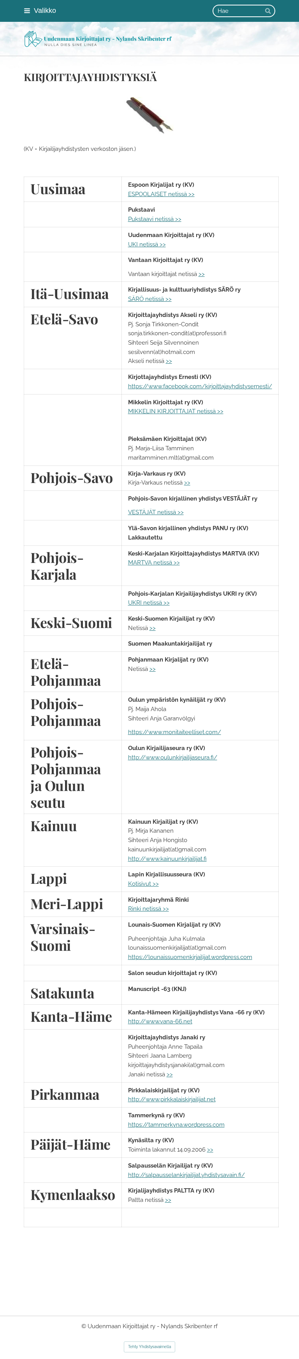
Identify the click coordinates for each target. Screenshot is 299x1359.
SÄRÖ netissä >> (150, 299)
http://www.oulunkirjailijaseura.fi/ (172, 757)
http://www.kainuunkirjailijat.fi (167, 858)
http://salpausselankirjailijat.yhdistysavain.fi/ (186, 1174)
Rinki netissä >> (148, 908)
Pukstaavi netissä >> (154, 219)
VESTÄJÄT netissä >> (156, 512)
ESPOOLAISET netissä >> (161, 194)
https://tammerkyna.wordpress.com (176, 1124)
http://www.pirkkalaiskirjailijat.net (172, 1099)
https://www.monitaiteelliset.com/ (174, 732)
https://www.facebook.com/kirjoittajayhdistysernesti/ (200, 386)
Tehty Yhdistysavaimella (149, 1347)
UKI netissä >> (147, 244)
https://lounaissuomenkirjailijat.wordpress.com (190, 957)
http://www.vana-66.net (160, 1021)
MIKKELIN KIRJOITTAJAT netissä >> (175, 411)
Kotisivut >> (143, 883)
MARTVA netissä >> (154, 562)
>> (202, 274)
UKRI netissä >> (149, 602)
